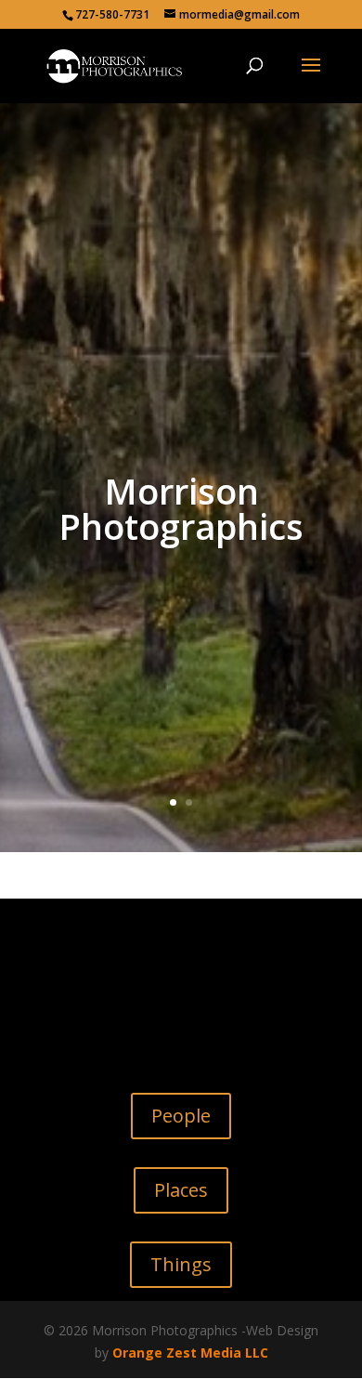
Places (181, 1189)
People (181, 1115)
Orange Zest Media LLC (190, 1352)
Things (181, 1264)
